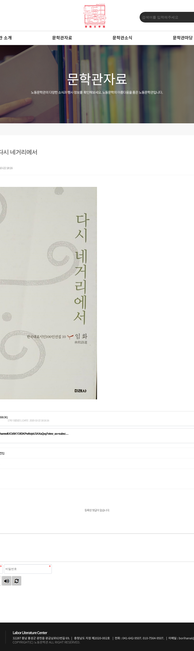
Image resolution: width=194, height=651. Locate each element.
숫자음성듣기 (6, 581)
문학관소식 (122, 38)
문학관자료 (62, 38)
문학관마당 (183, 38)
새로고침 (16, 581)
